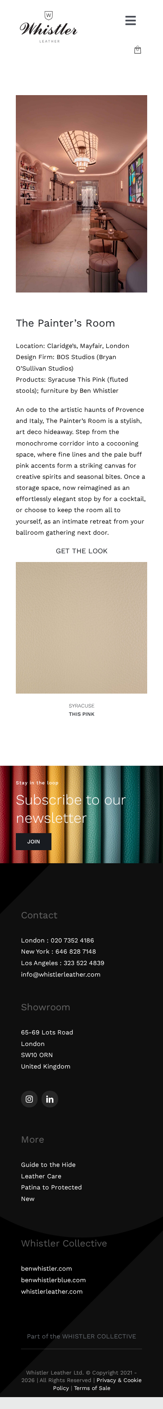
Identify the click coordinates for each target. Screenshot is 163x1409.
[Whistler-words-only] (49, 13)
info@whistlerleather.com (60, 974)
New (27, 1199)
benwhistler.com (46, 1268)
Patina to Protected (51, 1187)
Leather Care (41, 1176)
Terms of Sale (92, 1388)
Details (32, 629)
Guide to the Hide (48, 1164)
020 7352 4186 (72, 940)
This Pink (82, 714)
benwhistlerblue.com (53, 1280)
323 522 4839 (84, 963)
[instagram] (29, 1099)
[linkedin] (50, 1099)
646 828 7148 (75, 951)
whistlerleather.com (52, 1291)
